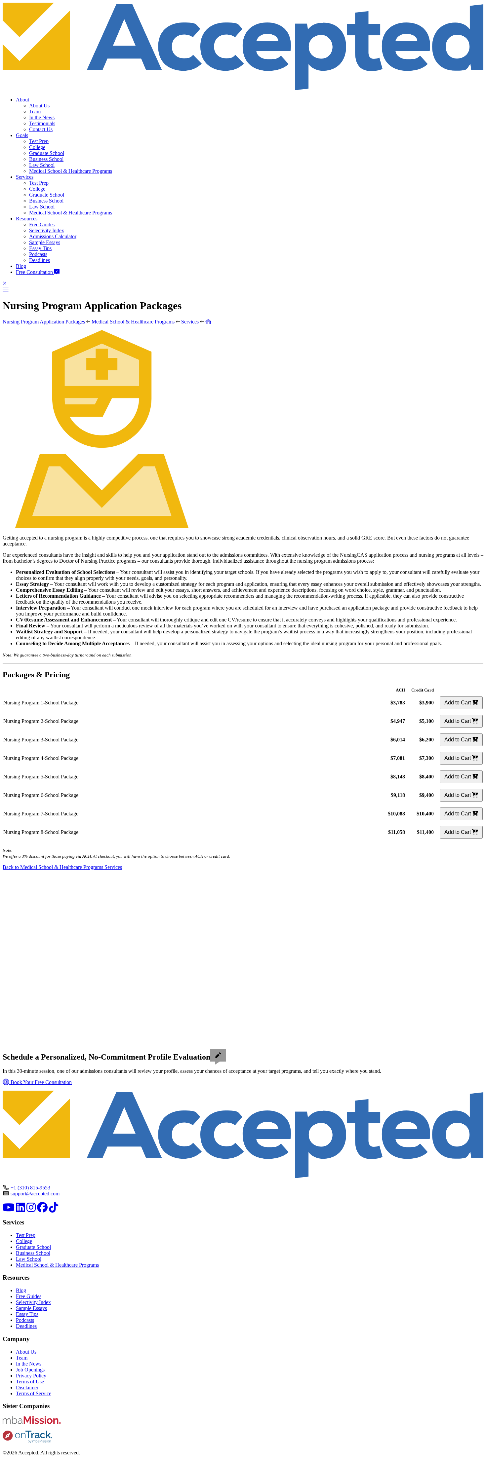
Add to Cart (458, 702)
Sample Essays (44, 242)
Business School (46, 159)
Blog (21, 266)
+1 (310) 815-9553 (30, 1187)
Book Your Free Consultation (40, 1082)
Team (35, 111)
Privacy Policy (31, 1375)
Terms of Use (30, 1381)
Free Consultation (35, 272)
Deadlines (39, 260)
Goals (22, 135)
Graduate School (46, 153)
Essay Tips (40, 248)
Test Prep (39, 141)
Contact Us (41, 129)
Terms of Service (33, 1393)
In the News (42, 117)
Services (24, 177)
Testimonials (42, 123)
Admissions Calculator (52, 236)
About (22, 99)
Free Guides (42, 224)
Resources (26, 218)
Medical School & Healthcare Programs (70, 171)
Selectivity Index (46, 230)
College (37, 147)
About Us (39, 105)
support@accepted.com (35, 1193)
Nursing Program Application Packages (44, 321)
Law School (42, 165)
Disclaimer (27, 1387)
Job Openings (30, 1369)
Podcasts (38, 254)
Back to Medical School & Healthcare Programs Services (62, 867)
